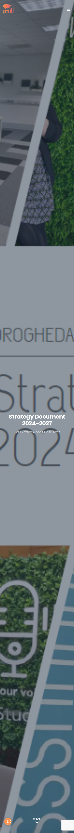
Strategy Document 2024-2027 (42, 432)
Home (18, 432)
